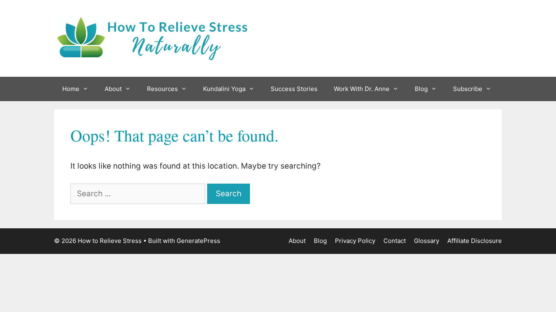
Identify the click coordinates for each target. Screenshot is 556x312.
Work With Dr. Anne (362, 89)
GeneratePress (198, 241)
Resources (162, 89)
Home (70, 89)
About (113, 89)
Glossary (426, 241)
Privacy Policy (355, 241)
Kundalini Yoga (224, 89)
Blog (421, 89)
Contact (394, 241)
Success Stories (294, 89)
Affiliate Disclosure (474, 241)
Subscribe (467, 89)
